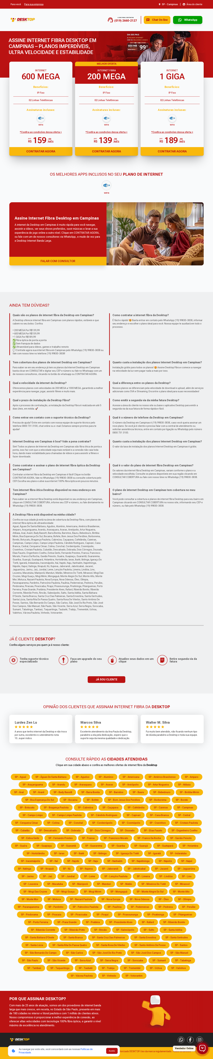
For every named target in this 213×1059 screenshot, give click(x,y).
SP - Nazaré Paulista (81, 899)
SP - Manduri (104, 884)
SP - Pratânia (93, 922)
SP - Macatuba (55, 884)
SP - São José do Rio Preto (107, 952)
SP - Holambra (190, 845)
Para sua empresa (33, 4)
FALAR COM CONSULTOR (58, 261)
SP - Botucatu (27, 807)
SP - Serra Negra (109, 960)
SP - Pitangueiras (182, 914)
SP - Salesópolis (125, 930)
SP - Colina (53, 823)
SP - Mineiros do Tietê (153, 884)
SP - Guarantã (68, 845)
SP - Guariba (118, 845)
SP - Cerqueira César (26, 823)
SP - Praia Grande (67, 922)
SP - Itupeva (86, 868)
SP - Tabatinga (183, 960)
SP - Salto (149, 930)
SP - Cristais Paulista (186, 823)
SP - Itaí (54, 861)
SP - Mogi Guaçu (65, 891)
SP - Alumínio (106, 777)
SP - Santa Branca (73, 937)
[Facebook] (190, 1040)
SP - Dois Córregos (100, 830)
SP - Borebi (182, 800)
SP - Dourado (127, 830)
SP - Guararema (93, 845)
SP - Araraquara (83, 784)
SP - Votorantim (133, 975)
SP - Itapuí (186, 861)
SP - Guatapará (165, 845)
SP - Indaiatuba (178, 853)
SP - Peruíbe (188, 907)
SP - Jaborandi (110, 868)
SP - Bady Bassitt (63, 792)
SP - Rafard (148, 922)
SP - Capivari (134, 815)
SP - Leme (89, 876)
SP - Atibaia (184, 784)
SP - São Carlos (74, 952)
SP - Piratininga (155, 914)
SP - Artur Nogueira (158, 784)
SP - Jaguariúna (186, 868)
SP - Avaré (38, 792)
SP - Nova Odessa (139, 899)
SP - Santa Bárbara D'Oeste (39, 937)
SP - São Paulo (30, 960)
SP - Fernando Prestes (60, 838)
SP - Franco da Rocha (149, 838)
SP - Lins (187, 876)
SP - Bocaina (70, 800)
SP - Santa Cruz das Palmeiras (108, 937)
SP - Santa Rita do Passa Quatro (69, 945)
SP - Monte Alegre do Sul (150, 891)
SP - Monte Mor (30, 899)
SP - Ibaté (79, 853)
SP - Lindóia (166, 876)
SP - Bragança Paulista (56, 807)
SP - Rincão (100, 930)
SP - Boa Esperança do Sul (39, 800)
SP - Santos (181, 945)
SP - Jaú (47, 876)
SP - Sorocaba (135, 960)
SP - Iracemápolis (30, 861)
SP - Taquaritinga (59, 968)
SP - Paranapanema (28, 907)
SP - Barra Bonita (90, 792)
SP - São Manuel (179, 952)
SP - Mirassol (182, 884)
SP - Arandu (58, 784)
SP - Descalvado (48, 830)
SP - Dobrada (73, 830)
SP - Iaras (59, 853)
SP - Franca (88, 838)
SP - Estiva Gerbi (30, 838)
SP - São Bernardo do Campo (41, 952)
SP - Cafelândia (136, 807)
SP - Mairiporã (80, 884)
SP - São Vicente (56, 960)
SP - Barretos (116, 792)
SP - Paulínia (114, 907)
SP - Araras (107, 784)
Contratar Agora (40, 151)
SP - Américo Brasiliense (162, 777)
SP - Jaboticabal (137, 868)
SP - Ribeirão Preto (74, 930)
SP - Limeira (143, 876)
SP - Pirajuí (102, 914)
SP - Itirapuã (47, 868)
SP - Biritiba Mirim (189, 792)
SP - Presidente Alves (120, 922)
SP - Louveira (30, 884)
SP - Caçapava (110, 807)
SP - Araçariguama (33, 784)
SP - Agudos (82, 777)
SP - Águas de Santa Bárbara (50, 777)
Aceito (112, 1051)
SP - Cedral (184, 815)
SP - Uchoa (156, 968)
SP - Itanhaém (114, 861)
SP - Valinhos (178, 968)
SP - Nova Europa (111, 899)
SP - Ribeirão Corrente (43, 930)
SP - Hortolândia (36, 853)
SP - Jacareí (161, 868)
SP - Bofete (93, 800)
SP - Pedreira (165, 907)
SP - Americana (131, 777)
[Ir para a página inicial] (23, 20)
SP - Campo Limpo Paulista (67, 815)
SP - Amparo (191, 777)
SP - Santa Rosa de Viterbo (110, 945)
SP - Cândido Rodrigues (104, 815)
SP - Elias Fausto (153, 830)
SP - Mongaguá (118, 891)
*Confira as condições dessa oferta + (41, 132)
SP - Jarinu (28, 876)
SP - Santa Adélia (173, 930)
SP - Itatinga (24, 868)
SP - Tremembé (132, 968)
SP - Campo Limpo (33, 815)
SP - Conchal (76, 823)
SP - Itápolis (165, 861)
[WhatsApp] (181, 1040)
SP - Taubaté (86, 968)
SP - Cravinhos (158, 823)
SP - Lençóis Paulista (115, 876)
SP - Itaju (93, 861)
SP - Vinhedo (109, 975)
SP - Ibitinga (99, 853)
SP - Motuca (54, 899)
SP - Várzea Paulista (82, 975)
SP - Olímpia (184, 899)
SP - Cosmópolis (131, 823)
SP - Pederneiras (140, 907)
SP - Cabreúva (85, 807)
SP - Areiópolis (130, 784)
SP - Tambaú (34, 968)
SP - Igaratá (154, 853)
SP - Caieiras (161, 807)
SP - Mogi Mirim (92, 891)
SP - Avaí (19, 792)
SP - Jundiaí (68, 876)
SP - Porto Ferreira (38, 922)
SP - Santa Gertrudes (176, 937)
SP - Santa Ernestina (145, 937)
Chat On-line (160, 19)
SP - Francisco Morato (116, 838)
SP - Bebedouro (161, 792)
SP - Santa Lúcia (34, 945)
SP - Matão (126, 884)
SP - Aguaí (20, 777)
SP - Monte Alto (181, 891)
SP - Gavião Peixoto (181, 838)
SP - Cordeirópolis (102, 823)
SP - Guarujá (141, 845)
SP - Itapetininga (140, 861)
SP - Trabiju (108, 968)
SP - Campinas (185, 807)
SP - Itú (67, 868)
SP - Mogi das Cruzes (35, 891)
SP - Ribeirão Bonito (174, 922)
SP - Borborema (157, 800)
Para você (16, 4)
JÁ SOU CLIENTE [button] (106, 679)
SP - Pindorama (29, 914)
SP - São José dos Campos (146, 952)
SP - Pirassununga (128, 914)
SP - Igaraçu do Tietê (127, 853)
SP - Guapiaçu (44, 845)
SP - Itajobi (73, 861)
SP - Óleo (164, 899)
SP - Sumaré (159, 960)
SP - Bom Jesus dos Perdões (124, 800)
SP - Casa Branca (159, 815)
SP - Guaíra (21, 845)
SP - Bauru (138, 792)
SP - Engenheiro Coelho (185, 830)
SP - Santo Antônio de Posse (150, 945)
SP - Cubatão (22, 830)
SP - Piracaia (54, 914)
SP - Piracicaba (79, 914)
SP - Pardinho (55, 907)
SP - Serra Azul (83, 960)
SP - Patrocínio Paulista (85, 907)
